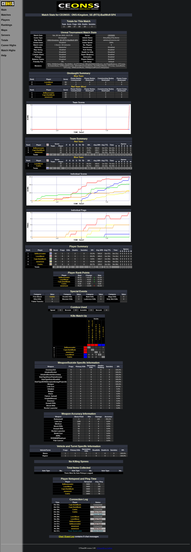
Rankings (6, 25)
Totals (4, 40)
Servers (5, 35)
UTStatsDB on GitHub (104, 548)
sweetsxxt (49, 97)
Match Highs (8, 50)
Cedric (48, 84)
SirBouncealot (48, 93)
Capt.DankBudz (48, 95)
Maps (4, 30)
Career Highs (8, 45)
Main (4, 10)
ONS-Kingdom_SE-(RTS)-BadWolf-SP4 (62, 40)
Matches (6, 15)
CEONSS (111, 35)
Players (5, 20)
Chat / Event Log (66, 536)
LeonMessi (48, 82)
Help (3, 55)
